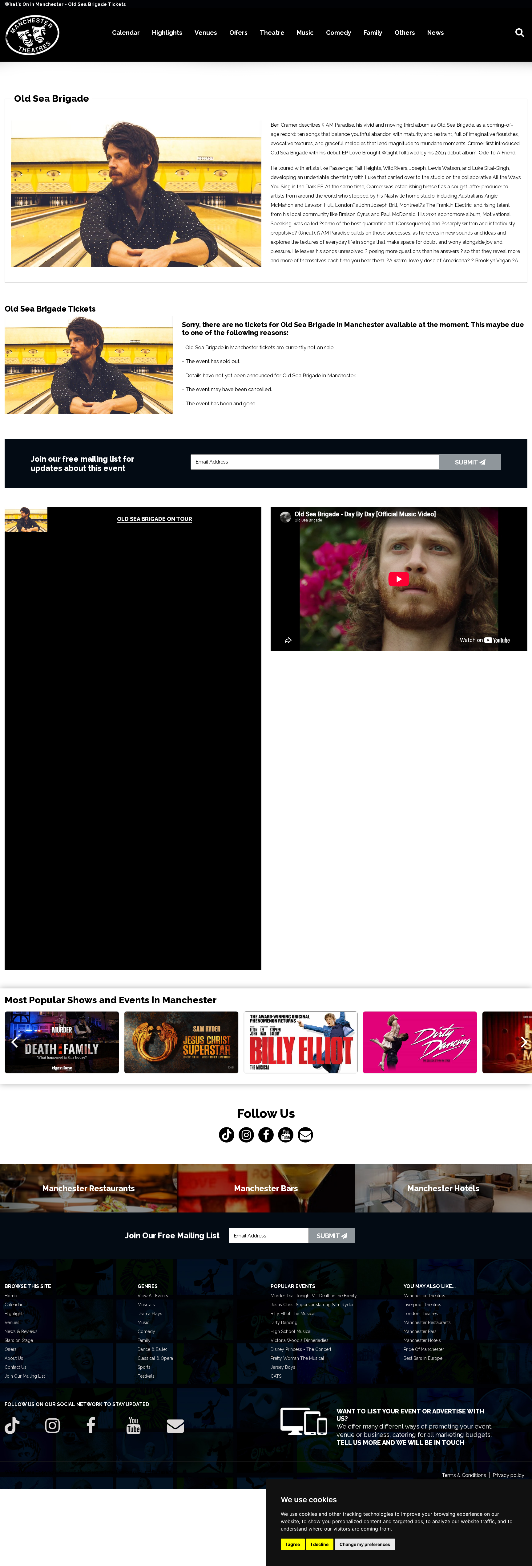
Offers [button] (238, 32)
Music (143, 1322)
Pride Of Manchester (424, 1349)
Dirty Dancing (284, 1322)
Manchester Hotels (422, 1340)
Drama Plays (150, 1313)
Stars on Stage (19, 1340)
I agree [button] (293, 1544)
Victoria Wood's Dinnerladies (299, 1340)
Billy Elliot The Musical (293, 1313)
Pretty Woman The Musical (297, 1358)
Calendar (13, 1304)
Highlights (15, 1313)
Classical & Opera (155, 1358)
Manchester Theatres (424, 1295)
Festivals (146, 1376)
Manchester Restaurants (427, 1322)
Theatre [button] (272, 32)
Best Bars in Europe (423, 1358)
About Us (14, 1358)
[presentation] (14, 1041)
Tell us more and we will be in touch (400, 1442)
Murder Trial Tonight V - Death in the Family (314, 1295)
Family (144, 1340)
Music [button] (305, 32)
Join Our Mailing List (25, 1376)
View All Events (153, 1295)
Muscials (146, 1304)
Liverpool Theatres (422, 1304)
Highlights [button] (167, 32)
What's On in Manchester (35, 4)
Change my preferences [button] (365, 1544)
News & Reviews (21, 1331)
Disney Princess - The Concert (301, 1349)
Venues (12, 1322)
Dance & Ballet (152, 1349)
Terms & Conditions (464, 1475)
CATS (276, 1376)
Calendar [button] (126, 32)
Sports (144, 1367)
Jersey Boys (283, 1367)
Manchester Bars (420, 1331)
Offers (11, 1349)
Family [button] (373, 32)
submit (467, 462)
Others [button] (405, 32)
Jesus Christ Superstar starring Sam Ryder (312, 1304)
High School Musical (291, 1331)
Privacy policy (508, 1475)
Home (11, 1295)
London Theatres (421, 1313)
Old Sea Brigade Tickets (97, 4)
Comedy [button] (338, 32)
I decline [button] (319, 1544)
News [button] (435, 32)
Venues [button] (206, 32)
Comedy (146, 1331)
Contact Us (15, 1367)
